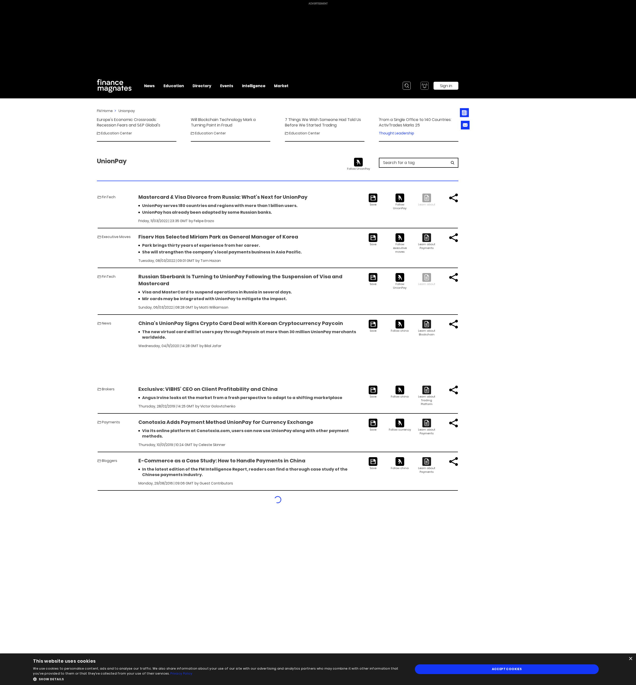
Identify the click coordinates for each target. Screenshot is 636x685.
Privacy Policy (181, 673)
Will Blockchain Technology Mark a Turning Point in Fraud (223, 122)
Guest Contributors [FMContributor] (216, 483)
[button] (217, 678)
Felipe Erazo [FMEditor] (204, 220)
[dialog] (318, 669)
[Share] (453, 198)
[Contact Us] (465, 125)
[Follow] (400, 202)
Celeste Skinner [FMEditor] (212, 444)
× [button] (630, 659)
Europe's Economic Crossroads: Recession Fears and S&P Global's (128, 122)
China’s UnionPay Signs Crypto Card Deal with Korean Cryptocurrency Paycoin (240, 323)
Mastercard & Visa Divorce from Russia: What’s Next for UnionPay (223, 197)
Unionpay (127, 110)
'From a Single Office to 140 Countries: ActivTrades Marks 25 (415, 122)
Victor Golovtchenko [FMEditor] (218, 406)
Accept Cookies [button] (507, 669)
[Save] (373, 200)
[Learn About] (426, 241)
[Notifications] (425, 86)
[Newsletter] (464, 112)
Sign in (446, 86)
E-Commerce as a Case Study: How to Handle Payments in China (221, 460)
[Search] (407, 86)
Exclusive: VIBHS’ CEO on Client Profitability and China (208, 389)
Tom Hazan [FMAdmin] (210, 260)
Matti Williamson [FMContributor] (213, 307)
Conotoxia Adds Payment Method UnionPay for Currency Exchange (225, 422)
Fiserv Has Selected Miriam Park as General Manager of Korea (218, 236)
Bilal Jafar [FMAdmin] (212, 345)
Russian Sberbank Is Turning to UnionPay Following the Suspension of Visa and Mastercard (240, 280)
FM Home (105, 110)
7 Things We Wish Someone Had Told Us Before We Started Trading (323, 122)
